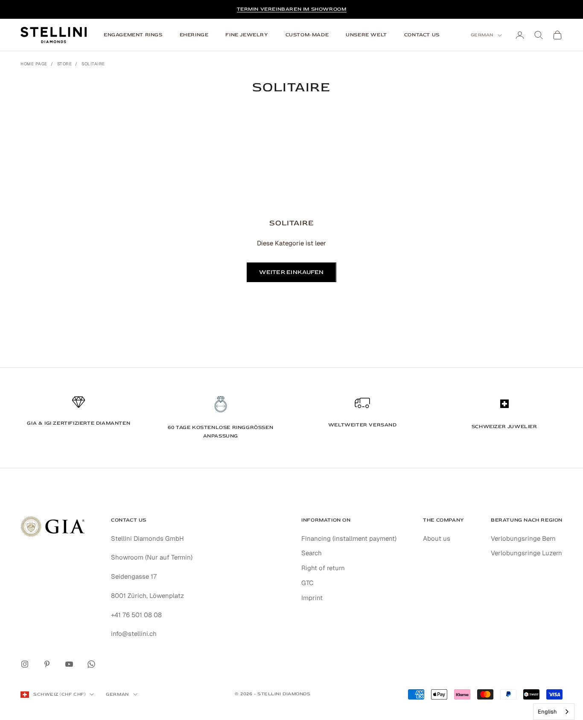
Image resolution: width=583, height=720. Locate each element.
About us (436, 538)
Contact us (422, 35)
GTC (307, 583)
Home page (33, 64)
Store (64, 64)
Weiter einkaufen (291, 272)
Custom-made (307, 35)
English (547, 711)
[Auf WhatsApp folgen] (91, 664)
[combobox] (553, 711)
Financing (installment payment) (348, 538)
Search (311, 553)
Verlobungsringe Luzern (526, 553)
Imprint (312, 598)
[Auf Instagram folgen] (24, 664)
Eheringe (194, 35)
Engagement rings (133, 35)
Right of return (323, 568)
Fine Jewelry (246, 35)
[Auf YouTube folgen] (69, 664)
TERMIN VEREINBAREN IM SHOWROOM (292, 9)
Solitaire (93, 64)
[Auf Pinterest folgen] (47, 664)
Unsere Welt (366, 35)
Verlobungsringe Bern (523, 538)
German (482, 35)
